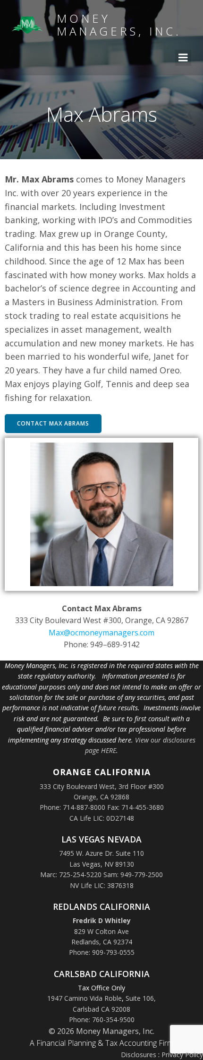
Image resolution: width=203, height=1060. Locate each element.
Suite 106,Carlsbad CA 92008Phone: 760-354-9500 (112, 1009)
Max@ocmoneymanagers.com (101, 632)
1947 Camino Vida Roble (84, 998)
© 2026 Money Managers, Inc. (101, 1031)
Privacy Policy (182, 1054)
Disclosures (138, 1054)
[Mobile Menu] (183, 58)
